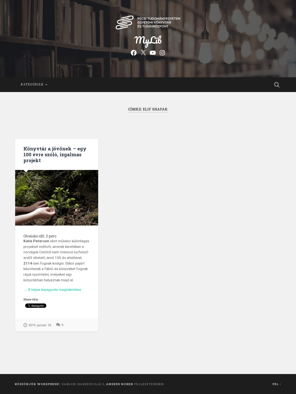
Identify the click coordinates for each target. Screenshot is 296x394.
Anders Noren (119, 384)
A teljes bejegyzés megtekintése (52, 290)
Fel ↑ (276, 384)
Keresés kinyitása (277, 84)
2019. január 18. (40, 325)
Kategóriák (32, 84)
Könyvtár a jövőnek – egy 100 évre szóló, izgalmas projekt (54, 154)
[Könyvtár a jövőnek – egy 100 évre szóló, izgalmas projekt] (56, 198)
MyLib (148, 40)
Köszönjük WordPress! (37, 384)
